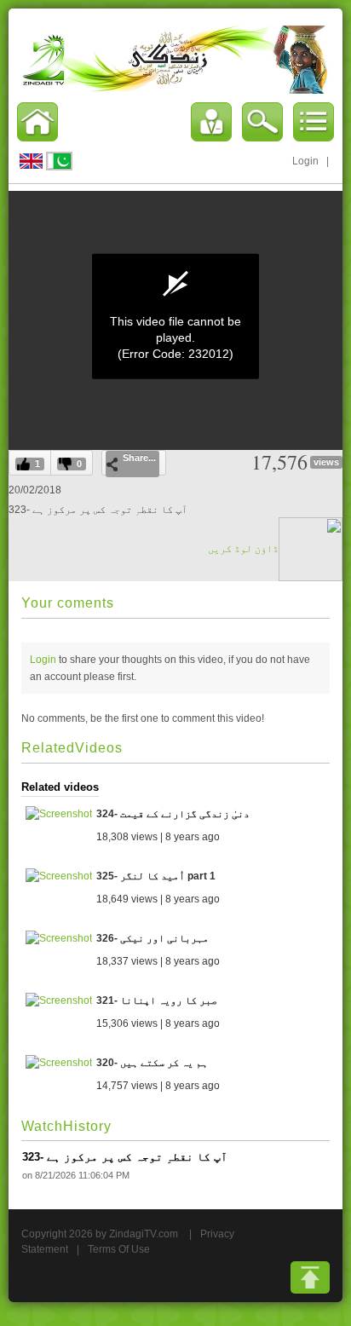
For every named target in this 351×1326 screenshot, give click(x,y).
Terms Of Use (119, 1249)
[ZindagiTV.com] (175, 59)
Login (305, 161)
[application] (175, 316)
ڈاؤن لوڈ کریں (243, 549)
